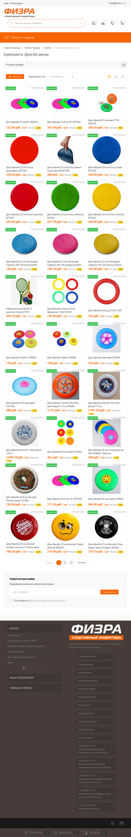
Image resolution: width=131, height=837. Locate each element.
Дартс (10, 662)
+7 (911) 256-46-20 (86, 805)
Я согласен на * (40, 600)
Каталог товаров (22, 37)
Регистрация (17, 3)
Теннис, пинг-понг (16, 651)
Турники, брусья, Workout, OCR (22, 641)
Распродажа (13, 635)
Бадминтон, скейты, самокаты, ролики (26, 646)
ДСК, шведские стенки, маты (21, 657)
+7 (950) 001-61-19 (86, 746)
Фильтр (17, 76)
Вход (6, 3)
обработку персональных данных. (47, 600)
